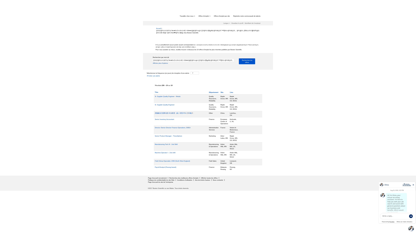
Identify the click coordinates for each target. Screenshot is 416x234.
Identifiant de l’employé (252, 23)
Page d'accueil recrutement (157, 178)
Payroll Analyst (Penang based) (165, 167)
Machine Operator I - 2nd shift (165, 153)
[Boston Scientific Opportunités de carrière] (168, 7)
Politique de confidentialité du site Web (161, 180)
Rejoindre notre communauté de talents (246, 16)
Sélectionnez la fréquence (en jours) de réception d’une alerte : (168, 73)
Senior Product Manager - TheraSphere (168, 136)
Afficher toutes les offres (209, 178)
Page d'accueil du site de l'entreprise (160, 182)
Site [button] (222, 92)
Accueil (158, 28)
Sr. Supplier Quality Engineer (165, 105)
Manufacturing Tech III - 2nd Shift (166, 144)
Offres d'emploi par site (222, 16)
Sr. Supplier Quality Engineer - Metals (167, 96)
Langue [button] (226, 23)
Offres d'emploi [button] (203, 16)
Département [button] (213, 92)
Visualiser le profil (237, 23)
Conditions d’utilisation (184, 180)
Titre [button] (156, 92)
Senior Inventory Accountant (164, 119)
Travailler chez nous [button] (187, 16)
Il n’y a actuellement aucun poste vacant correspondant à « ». (208, 46)
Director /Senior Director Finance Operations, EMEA (172, 127)
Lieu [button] (231, 92)
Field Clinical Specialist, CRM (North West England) (172, 161)
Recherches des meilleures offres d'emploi (183, 178)
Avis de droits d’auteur (202, 180)
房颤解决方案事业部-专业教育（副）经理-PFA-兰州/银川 (174, 113)
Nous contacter (218, 180)
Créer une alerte (154, 76)
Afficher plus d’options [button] (160, 63)
